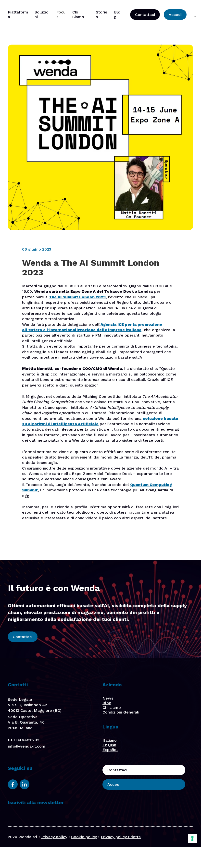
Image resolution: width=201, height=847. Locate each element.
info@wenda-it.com (26, 746)
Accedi (175, 14)
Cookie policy (84, 837)
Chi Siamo (78, 14)
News (107, 698)
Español (110, 749)
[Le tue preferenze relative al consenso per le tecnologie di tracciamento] (192, 838)
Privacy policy (54, 837)
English (109, 745)
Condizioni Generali (120, 712)
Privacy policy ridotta (121, 837)
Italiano (109, 740)
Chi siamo (111, 707)
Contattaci (145, 14)
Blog (106, 703)
